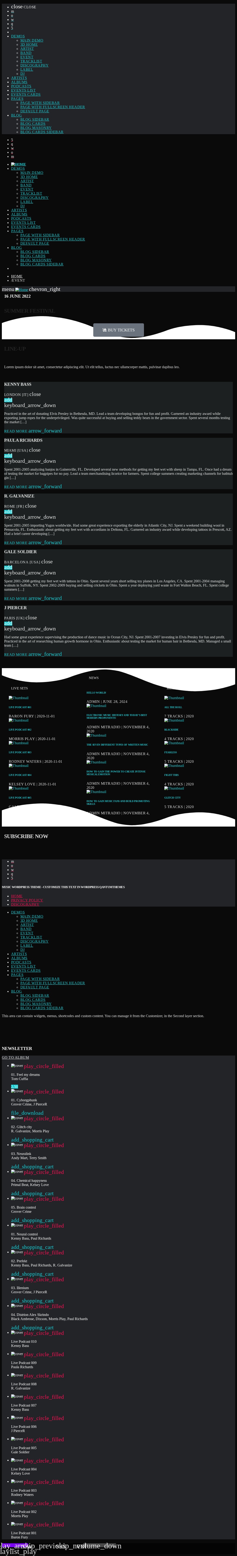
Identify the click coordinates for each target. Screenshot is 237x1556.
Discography (34, 65)
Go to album (15, 1057)
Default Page (34, 111)
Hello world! (96, 692)
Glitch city (172, 797)
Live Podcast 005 (20, 797)
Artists (19, 78)
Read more (33, 431)
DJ (22, 74)
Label (26, 69)
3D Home (29, 44)
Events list (23, 90)
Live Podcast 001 (20, 707)
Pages (17, 99)
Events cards (26, 94)
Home (17, 276)
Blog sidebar (34, 119)
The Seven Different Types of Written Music (117, 744)
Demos (18, 36)
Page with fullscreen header (52, 107)
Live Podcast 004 (20, 775)
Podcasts (21, 86)
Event (26, 57)
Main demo (31, 40)
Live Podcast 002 (20, 729)
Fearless (170, 752)
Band (26, 53)
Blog (16, 115)
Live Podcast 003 (20, 752)
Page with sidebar (40, 103)
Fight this (171, 775)
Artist (27, 49)
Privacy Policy (27, 900)
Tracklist (31, 61)
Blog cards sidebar (42, 132)
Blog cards (33, 124)
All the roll (173, 707)
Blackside (171, 729)
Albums (19, 82)
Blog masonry (36, 128)
